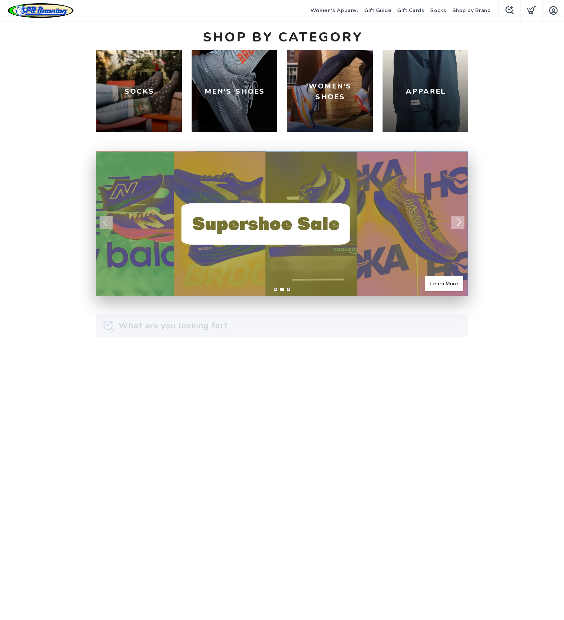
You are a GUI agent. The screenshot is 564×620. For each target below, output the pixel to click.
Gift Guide (377, 10)
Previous (106, 222)
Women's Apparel (334, 10)
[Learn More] (282, 223)
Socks (438, 10)
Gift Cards (410, 10)
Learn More (444, 283)
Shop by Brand (471, 10)
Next (457, 222)
